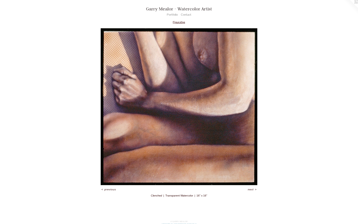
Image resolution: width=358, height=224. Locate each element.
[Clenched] (179, 106)
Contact (186, 15)
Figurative (179, 22)
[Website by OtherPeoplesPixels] (350, 7)
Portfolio (172, 15)
